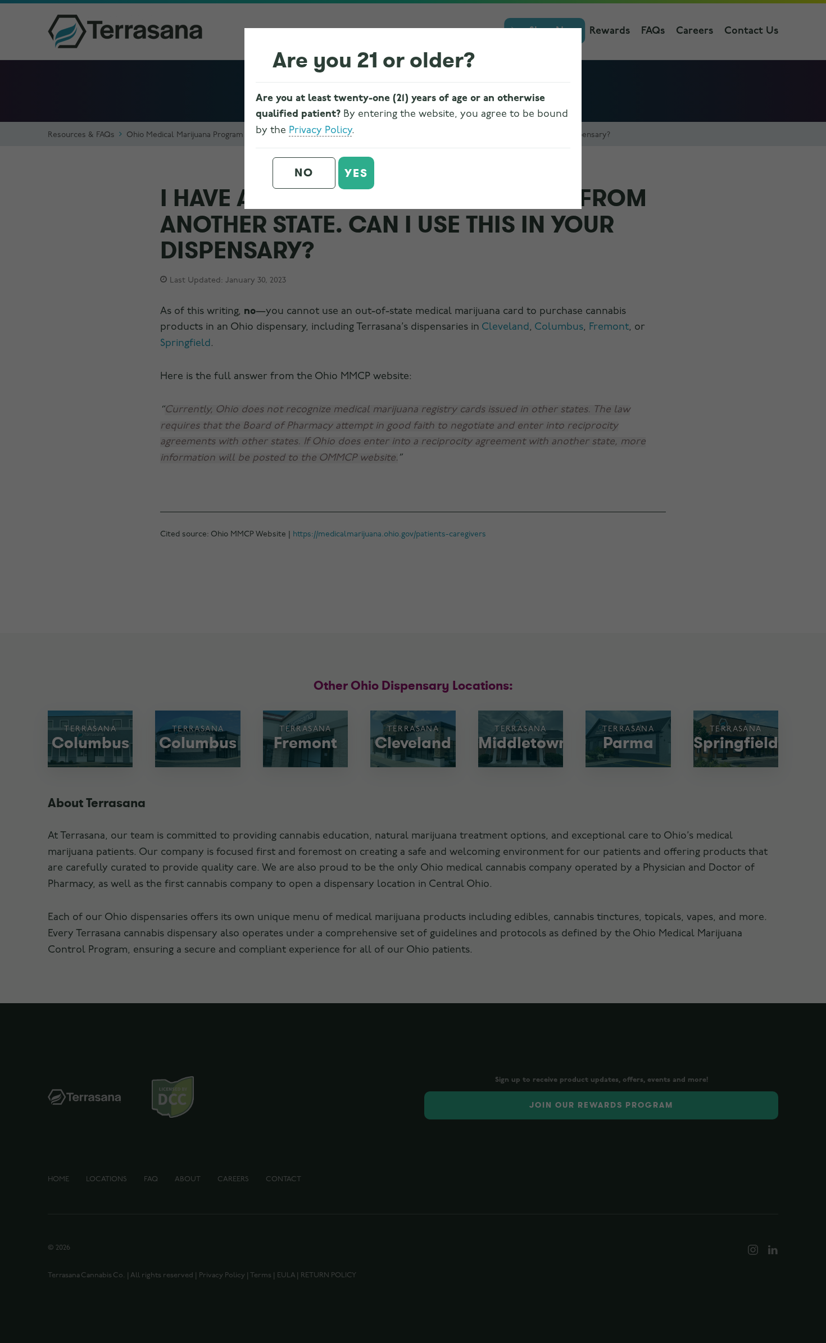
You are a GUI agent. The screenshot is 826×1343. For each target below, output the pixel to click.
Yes (356, 173)
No (304, 172)
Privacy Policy (320, 131)
